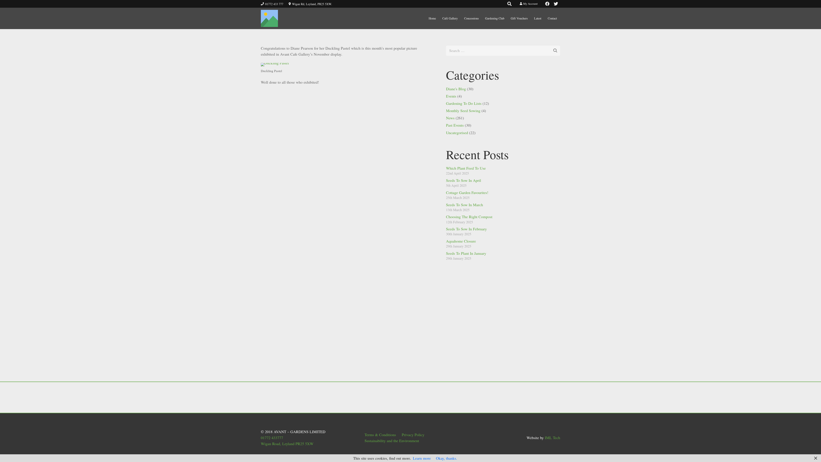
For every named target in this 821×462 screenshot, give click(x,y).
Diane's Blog (456, 88)
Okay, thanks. (446, 458)
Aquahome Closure (461, 241)
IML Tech (552, 437)
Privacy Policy (413, 434)
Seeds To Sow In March (464, 204)
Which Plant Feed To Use (466, 168)
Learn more (422, 458)
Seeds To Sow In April (463, 180)
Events (451, 96)
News (450, 117)
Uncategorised (457, 132)
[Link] (269, 18)
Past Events (455, 125)
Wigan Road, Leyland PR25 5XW (287, 443)
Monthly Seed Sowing (463, 110)
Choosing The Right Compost (469, 216)
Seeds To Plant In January (466, 253)
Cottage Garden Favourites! (467, 192)
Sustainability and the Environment (392, 440)
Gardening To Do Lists (463, 103)
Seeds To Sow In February (466, 228)
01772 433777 (272, 437)
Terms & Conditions (380, 434)
